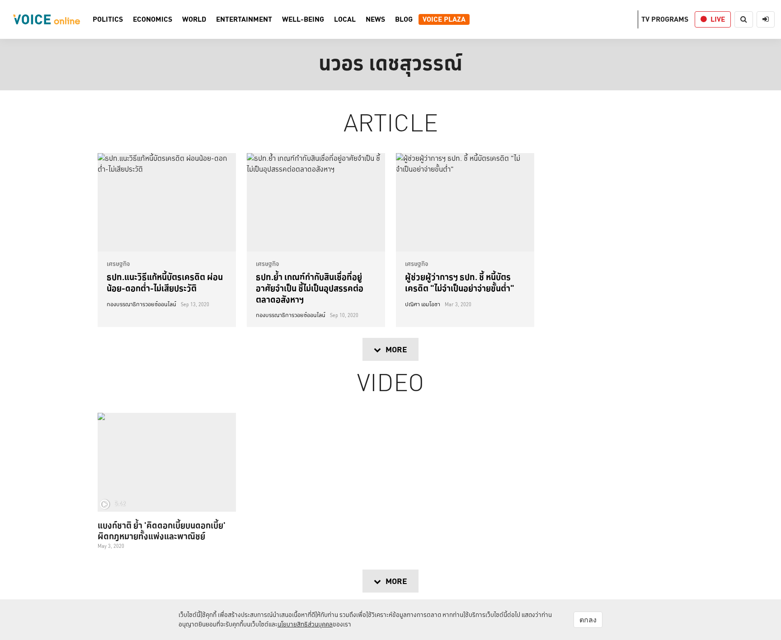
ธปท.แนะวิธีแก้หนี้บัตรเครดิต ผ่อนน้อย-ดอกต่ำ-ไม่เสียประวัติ (165, 282)
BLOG (404, 19)
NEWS (375, 19)
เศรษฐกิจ (118, 264)
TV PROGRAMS (664, 19)
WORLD (194, 19)
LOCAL (345, 19)
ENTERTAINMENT (244, 19)
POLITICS (108, 19)
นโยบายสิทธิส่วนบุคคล (305, 624)
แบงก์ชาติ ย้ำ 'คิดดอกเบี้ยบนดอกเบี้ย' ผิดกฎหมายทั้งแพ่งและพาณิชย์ (162, 531)
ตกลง (588, 619)
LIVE (717, 19)
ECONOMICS (152, 19)
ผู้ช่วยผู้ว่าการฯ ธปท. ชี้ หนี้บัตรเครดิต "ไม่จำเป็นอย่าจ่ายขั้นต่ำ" (459, 282)
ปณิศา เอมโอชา (422, 304)
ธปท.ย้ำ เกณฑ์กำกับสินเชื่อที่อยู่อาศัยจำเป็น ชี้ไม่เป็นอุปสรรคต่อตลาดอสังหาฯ (309, 288)
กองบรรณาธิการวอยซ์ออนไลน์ (141, 304)
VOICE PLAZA (444, 19)
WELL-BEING (303, 19)
